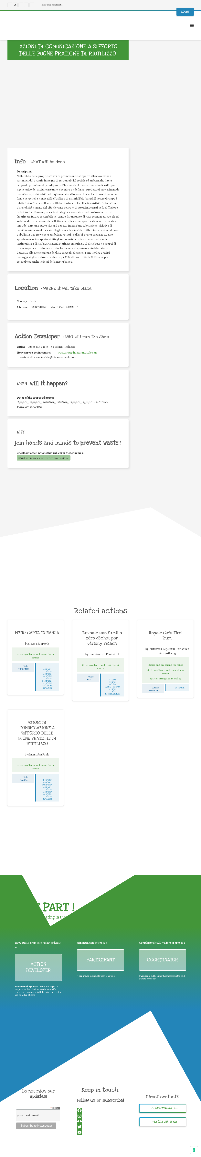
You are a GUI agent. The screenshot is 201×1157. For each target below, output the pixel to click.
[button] (191, 25)
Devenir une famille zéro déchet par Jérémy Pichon (102, 638)
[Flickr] (31, 5)
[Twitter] (165, 246)
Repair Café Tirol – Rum (167, 635)
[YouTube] (26, 5)
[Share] (165, 263)
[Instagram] (20, 5)
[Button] (35, 651)
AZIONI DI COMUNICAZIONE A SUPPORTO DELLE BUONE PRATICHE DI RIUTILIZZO (37, 733)
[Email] (165, 257)
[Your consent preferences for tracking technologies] (194, 1150)
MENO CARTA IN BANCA (37, 633)
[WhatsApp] (165, 252)
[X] (15, 5)
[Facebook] (9, 5)
